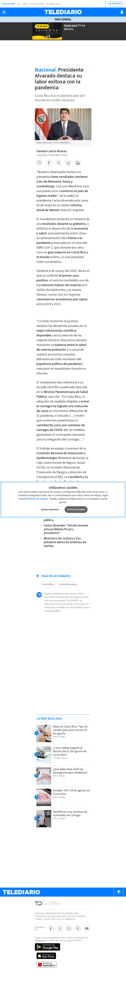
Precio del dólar (37, 3)
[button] (39, 162)
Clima (25, 3)
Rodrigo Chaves (53, 3)
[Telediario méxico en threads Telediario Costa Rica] (78, 928)
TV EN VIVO (117, 3)
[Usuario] (122, 11)
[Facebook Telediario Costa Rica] (51, 928)
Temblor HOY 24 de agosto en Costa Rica (71, 792)
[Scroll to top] (119, 892)
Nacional (63, 19)
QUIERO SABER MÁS (50, 509)
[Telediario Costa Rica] (63, 12)
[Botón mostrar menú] (4, 12)
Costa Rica (48, 584)
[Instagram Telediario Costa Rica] (69, 928)
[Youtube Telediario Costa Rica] (87, 928)
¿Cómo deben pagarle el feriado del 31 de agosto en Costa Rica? (70, 751)
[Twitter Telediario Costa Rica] (60, 928)
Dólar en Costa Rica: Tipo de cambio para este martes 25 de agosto (70, 730)
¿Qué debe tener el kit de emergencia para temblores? (70, 771)
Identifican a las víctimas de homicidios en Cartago (70, 813)
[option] (63, 127)
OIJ (18, 3)
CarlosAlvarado (68, 584)
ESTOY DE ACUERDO (76, 509)
